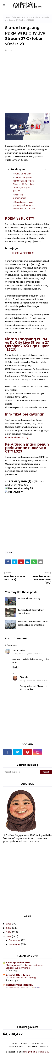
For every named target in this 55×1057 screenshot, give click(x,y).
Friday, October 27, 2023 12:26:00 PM (27, 654)
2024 (9, 932)
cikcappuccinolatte (18, 962)
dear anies (18, 650)
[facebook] (7, 752)
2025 (9, 927)
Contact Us (37, 1043)
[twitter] (17, 752)
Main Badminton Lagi (29, 598)
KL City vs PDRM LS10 (23, 252)
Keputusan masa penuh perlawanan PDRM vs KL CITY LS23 (24, 205)
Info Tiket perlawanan (19, 196)
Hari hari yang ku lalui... (19, 984)
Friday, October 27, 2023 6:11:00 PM (34, 680)
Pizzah (10, 50)
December (15, 940)
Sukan (15, 17)
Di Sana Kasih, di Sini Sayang (21, 977)
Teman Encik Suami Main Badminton (31, 611)
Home (7, 17)
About (24, 1043)
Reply (15, 667)
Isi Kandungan (16, 169)
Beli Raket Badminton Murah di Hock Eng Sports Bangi (33, 623)
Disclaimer (32, 1047)
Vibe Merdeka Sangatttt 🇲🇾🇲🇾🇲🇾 (23, 987)
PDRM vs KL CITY (23, 173)
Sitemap (44, 1047)
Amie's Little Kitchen (18, 975)
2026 (9, 923)
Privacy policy (16, 1047)
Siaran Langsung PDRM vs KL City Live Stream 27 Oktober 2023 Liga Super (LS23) (23, 184)
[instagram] (37, 752)
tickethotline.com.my (16, 437)
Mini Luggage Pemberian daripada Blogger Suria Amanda (24, 966)
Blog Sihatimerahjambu (36, 1051)
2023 (9, 936)
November (15, 944)
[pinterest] (27, 752)
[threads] (47, 752)
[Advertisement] (27, 84)
